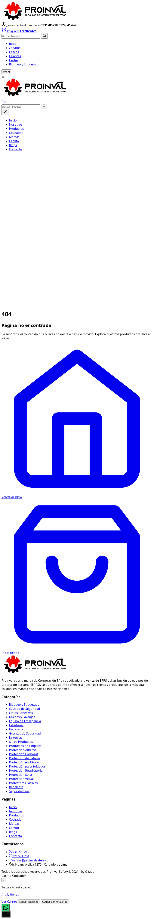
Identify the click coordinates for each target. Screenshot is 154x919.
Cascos (14, 52)
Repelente (16, 787)
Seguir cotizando (28, 901)
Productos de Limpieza (25, 746)
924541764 (68, 25)
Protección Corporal (23, 754)
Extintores (16, 725)
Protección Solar (20, 775)
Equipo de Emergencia (25, 721)
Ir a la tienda (10, 894)
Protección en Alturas (24, 762)
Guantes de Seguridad (25, 733)
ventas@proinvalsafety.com (31, 860)
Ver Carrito (10, 902)
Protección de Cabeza (24, 758)
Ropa (12, 44)
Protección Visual (21, 779)
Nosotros (15, 124)
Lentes (13, 60)
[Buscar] (44, 36)
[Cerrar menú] (5, 112)
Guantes (15, 56)
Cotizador (16, 133)
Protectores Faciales (23, 783)
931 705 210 (20, 852)
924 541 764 (20, 856)
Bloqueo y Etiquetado (24, 64)
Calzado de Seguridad (24, 709)
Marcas (14, 137)
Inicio (13, 120)
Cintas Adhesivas (21, 713)
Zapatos (14, 48)
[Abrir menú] (3, 77)
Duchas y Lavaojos (22, 717)
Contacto (15, 149)
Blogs (13, 145)
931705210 (50, 25)
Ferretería (16, 729)
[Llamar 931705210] (4, 102)
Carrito (14, 141)
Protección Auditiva (23, 750)
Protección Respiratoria (26, 770)
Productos (16, 129)
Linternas (15, 737)
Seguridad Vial (19, 791)
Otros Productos (21, 742)
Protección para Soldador (27, 766)
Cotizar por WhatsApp (54, 901)
